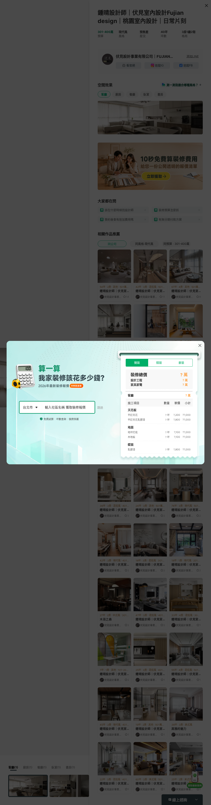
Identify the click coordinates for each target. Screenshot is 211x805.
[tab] (137, 363)
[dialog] (105, 402)
